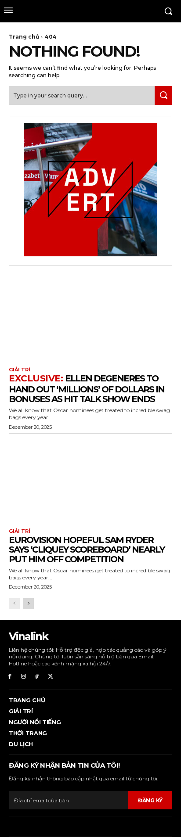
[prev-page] (14, 603)
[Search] (163, 95)
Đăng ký (150, 800)
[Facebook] (9, 676)
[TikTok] (37, 676)
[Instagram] (23, 676)
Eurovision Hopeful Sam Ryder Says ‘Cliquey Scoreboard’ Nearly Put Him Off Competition (86, 549)
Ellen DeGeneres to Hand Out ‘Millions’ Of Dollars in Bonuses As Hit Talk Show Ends (86, 388)
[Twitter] (50, 676)
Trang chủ (24, 36)
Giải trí (19, 370)
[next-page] (28, 603)
